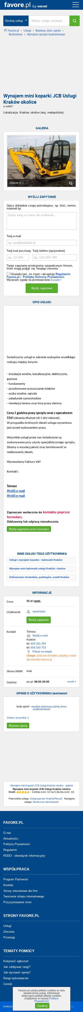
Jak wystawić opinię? (17, 972)
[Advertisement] (41, 66)
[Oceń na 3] (23, 792)
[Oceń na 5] (28, 792)
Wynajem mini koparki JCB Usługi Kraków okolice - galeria (41, 785)
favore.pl (30, 5)
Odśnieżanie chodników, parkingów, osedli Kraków (39, 577)
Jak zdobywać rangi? (16, 966)
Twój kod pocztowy (19, 250)
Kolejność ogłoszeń (15, 961)
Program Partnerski (15, 879)
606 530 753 (38, 647)
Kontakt (8, 885)
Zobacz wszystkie (17, 718)
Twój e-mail (14, 236)
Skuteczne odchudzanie (46, 802)
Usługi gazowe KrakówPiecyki (46, 798)
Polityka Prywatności (16, 844)
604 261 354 (38, 643)
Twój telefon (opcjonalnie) (49, 250)
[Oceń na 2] (20, 792)
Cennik (7, 984)
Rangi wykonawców (15, 978)
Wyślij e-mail (16, 491)
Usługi (7, 926)
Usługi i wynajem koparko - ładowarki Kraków (35, 560)
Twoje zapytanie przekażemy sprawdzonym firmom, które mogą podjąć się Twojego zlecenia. (40, 267)
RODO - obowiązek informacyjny (24, 855)
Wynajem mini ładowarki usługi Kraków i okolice (37, 568)
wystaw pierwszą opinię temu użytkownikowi (49, 708)
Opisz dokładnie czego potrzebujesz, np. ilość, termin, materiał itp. (41, 207)
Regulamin (10, 850)
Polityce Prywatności (46, 1000)
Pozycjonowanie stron (17, 902)
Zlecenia (8, 931)
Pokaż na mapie (42, 651)
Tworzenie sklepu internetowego (23, 896)
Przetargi (9, 937)
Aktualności (10, 838)
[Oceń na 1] (17, 792)
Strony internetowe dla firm (20, 890)
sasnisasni (39, 611)
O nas (7, 832)
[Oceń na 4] (25, 792)
